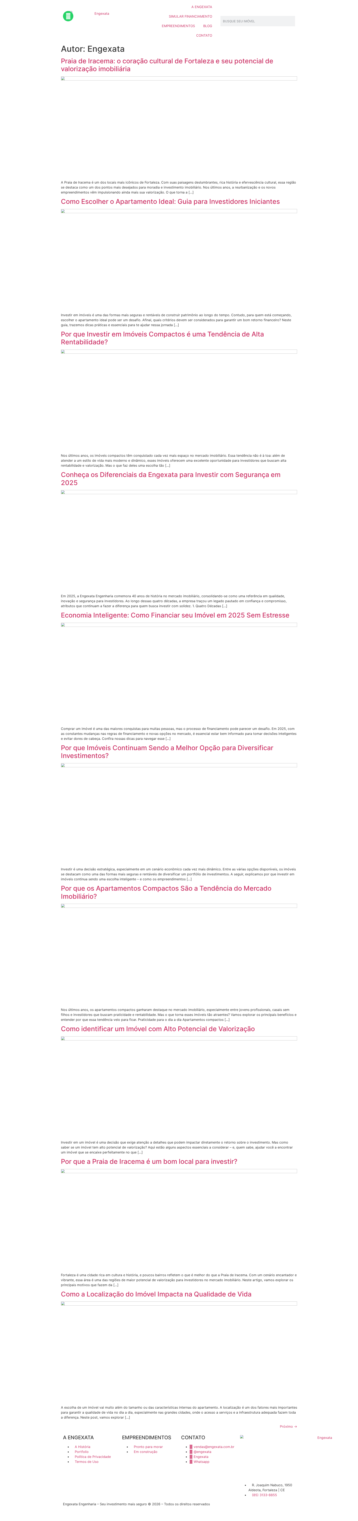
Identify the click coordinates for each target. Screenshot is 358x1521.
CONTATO (204, 35)
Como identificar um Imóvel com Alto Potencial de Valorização (158, 1029)
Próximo (288, 1426)
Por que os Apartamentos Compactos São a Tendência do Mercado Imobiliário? (166, 892)
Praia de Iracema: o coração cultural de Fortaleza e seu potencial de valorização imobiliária (167, 65)
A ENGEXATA (201, 7)
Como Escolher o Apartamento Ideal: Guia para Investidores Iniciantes (170, 201)
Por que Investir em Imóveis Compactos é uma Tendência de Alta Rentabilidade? (162, 338)
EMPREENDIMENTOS (178, 26)
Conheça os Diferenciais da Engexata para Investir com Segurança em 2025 (171, 479)
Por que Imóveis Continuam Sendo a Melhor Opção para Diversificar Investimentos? (167, 752)
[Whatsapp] (68, 16)
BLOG (207, 26)
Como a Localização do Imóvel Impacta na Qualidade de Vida (156, 1294)
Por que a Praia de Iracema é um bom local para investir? (149, 1161)
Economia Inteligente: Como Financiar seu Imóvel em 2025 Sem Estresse (175, 615)
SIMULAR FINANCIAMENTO (190, 16)
